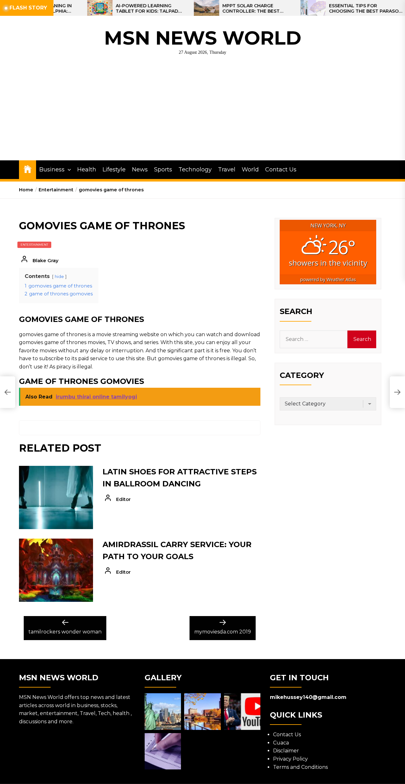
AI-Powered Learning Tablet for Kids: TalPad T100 (128, 8)
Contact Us (280, 169)
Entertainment (34, 245)
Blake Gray (46, 260)
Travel (226, 169)
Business (52, 169)
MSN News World (202, 37)
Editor (123, 499)
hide (59, 276)
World (250, 169)
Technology (195, 169)
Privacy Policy (290, 759)
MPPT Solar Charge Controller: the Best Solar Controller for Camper (234, 8)
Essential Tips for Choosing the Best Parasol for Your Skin (346, 8)
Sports (163, 169)
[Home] (27, 168)
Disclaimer (286, 751)
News (140, 169)
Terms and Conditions (300, 767)
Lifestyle (114, 169)
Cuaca (281, 743)
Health (86, 169)
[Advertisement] (202, 113)
